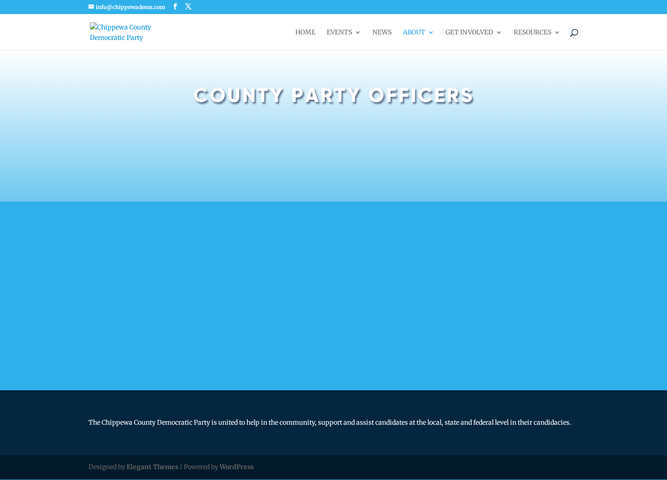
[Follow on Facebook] (319, 362)
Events (339, 32)
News (382, 32)
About (414, 32)
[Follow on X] (346, 362)
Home (305, 32)
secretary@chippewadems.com (408, 300)
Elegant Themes (152, 467)
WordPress (237, 467)
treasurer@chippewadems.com (149, 300)
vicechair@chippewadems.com (408, 207)
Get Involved (469, 32)
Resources (532, 32)
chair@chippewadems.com (143, 207)
